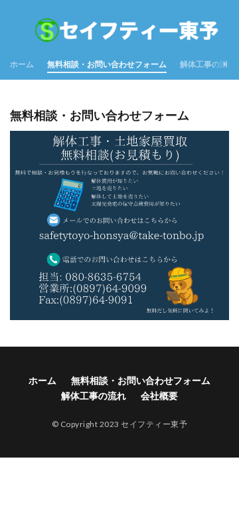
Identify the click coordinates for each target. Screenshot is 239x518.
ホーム (22, 64)
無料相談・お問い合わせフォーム (107, 64)
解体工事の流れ (208, 64)
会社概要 (159, 395)
